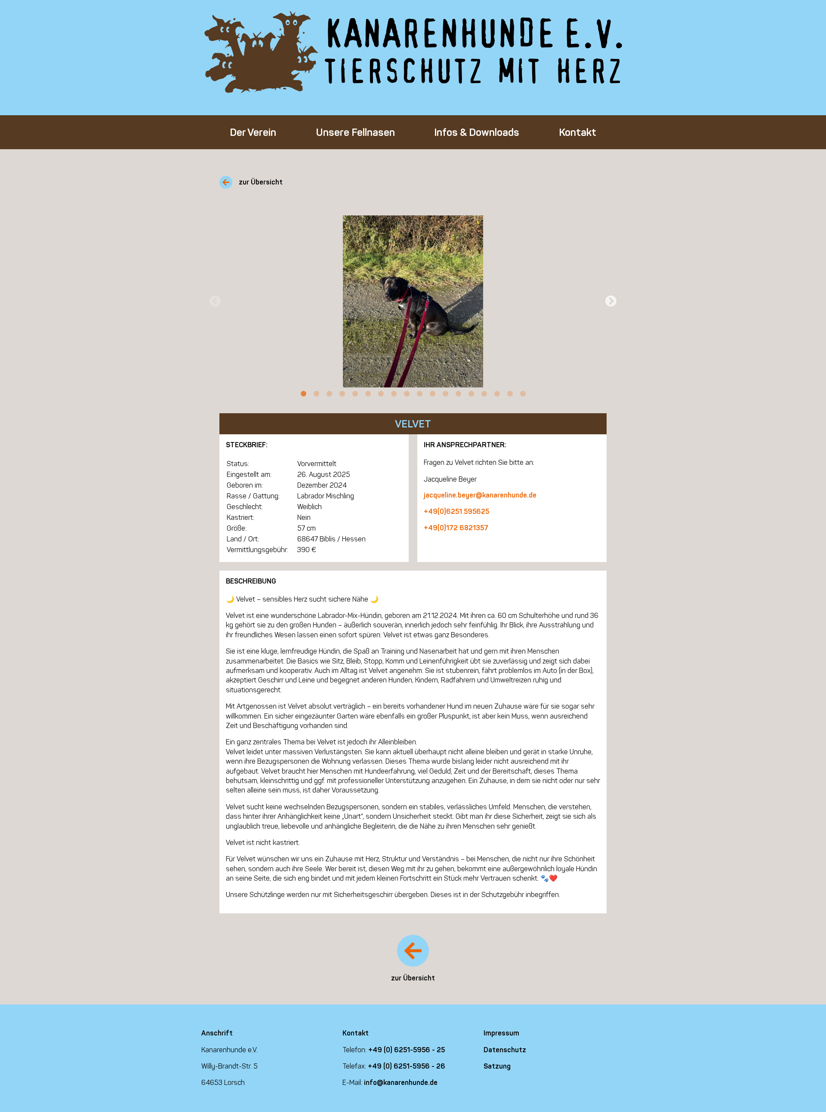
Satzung (497, 1066)
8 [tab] (393, 394)
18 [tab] (522, 394)
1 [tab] (303, 394)
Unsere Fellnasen (355, 132)
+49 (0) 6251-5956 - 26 (406, 1066)
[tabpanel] (413, 301)
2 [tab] (316, 394)
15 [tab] (484, 394)
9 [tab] (406, 394)
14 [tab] (471, 394)
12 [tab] (445, 394)
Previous (215, 301)
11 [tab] (432, 394)
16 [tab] (497, 394)
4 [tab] (342, 394)
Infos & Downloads (476, 132)
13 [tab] (458, 394)
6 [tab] (368, 394)
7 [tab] (380, 394)
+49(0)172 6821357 (456, 528)
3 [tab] (329, 394)
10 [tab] (419, 394)
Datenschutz (505, 1050)
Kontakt (577, 132)
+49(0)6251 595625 (456, 511)
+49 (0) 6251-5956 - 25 (406, 1050)
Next (610, 301)
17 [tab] (509, 394)
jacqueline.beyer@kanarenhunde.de (480, 495)
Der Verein (253, 132)
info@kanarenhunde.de (401, 1082)
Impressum (501, 1033)
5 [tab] (355, 394)
